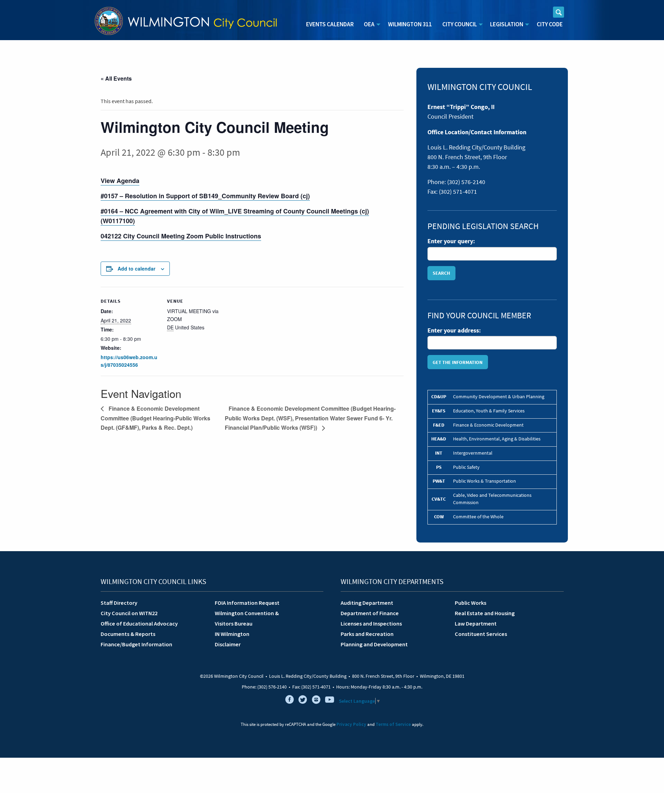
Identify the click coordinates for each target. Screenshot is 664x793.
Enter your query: (451, 241)
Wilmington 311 (410, 24)
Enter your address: (454, 330)
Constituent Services (481, 633)
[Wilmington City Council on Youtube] (329, 701)
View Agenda (120, 180)
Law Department (476, 623)
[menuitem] (330, 24)
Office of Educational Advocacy (139, 623)
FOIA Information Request (247, 602)
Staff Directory (119, 602)
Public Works (470, 602)
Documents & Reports (128, 633)
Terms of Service (393, 724)
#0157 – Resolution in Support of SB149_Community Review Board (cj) (205, 195)
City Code (550, 24)
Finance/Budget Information (136, 644)
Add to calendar (136, 268)
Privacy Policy (351, 724)
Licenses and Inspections (371, 623)
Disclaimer (228, 644)
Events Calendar (330, 24)
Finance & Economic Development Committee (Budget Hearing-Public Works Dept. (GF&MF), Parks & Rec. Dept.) (155, 417)
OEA (369, 24)
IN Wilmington (232, 633)
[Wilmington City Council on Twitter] (303, 701)
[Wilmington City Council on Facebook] (289, 701)
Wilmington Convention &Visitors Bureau (247, 618)
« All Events (116, 78)
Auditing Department (367, 602)
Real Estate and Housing (485, 613)
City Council (459, 24)
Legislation (506, 24)
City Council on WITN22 (129, 613)
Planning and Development (374, 644)
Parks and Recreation (367, 633)
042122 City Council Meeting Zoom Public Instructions (181, 235)
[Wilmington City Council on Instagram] (316, 701)
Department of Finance (370, 613)
